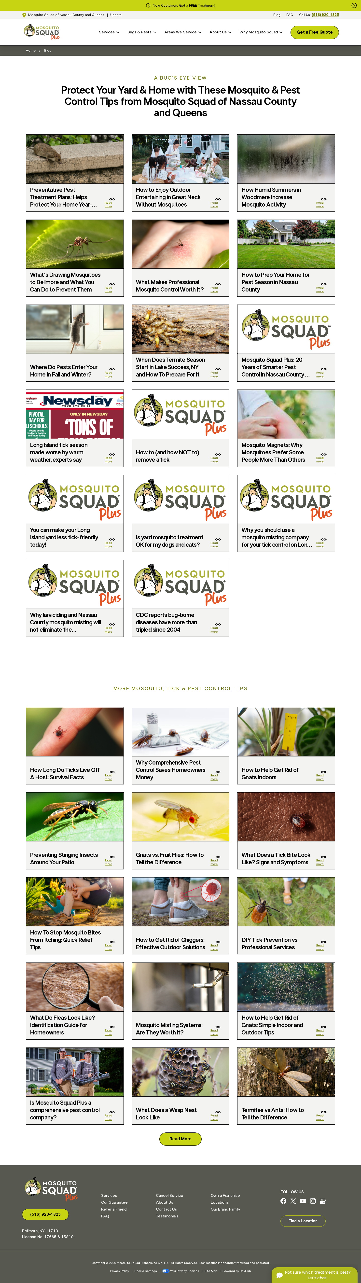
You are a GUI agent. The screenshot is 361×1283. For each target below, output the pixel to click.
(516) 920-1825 (325, 15)
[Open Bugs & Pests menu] (154, 32)
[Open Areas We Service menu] (199, 32)
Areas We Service (180, 32)
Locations (220, 1202)
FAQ (289, 15)
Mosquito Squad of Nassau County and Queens (66, 15)
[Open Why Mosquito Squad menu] (280, 32)
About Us (218, 32)
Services (107, 32)
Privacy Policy (119, 1270)
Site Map (211, 1270)
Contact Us (166, 1209)
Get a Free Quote (315, 32)
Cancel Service (169, 1196)
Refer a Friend (113, 1209)
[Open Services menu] (117, 32)
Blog (276, 15)
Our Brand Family (225, 1209)
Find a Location (303, 1221)
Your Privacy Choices (184, 1270)
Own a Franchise (225, 1196)
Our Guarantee (114, 1202)
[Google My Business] (323, 1203)
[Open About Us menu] (229, 32)
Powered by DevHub (236, 1270)
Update (116, 15)
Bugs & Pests (139, 32)
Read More (180, 1139)
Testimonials (167, 1216)
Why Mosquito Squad (258, 32)
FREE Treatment (201, 5)
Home (31, 50)
